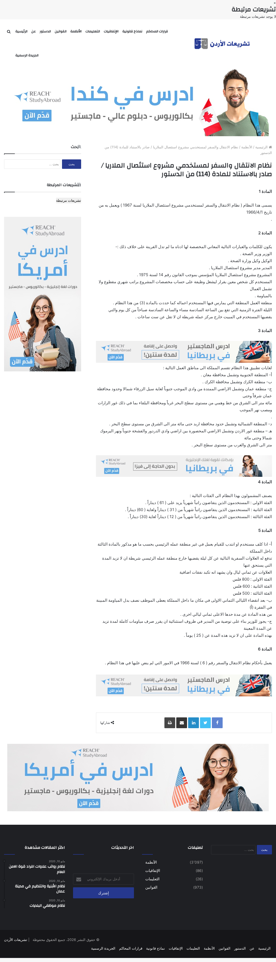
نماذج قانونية (132, 31)
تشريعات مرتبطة (68, 200)
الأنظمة (76, 31)
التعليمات (92, 31)
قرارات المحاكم (157, 31)
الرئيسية (21, 31)
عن (33, 31)
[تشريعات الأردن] (222, 43)
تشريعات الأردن (15, 939)
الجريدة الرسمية (27, 55)
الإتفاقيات (111, 31)
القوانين (61, 31)
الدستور (45, 31)
